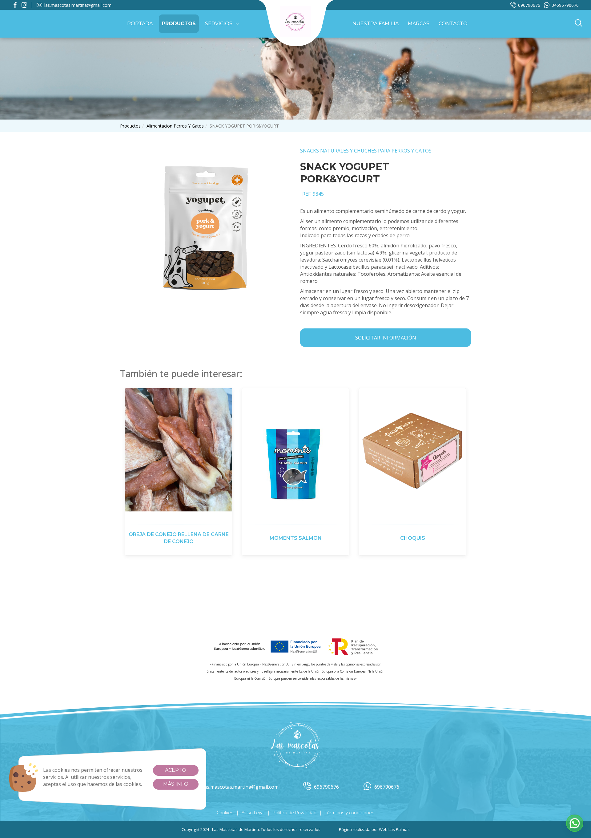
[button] (578, 23)
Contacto (453, 23)
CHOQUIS (412, 538)
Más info (175, 784)
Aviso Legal (253, 812)
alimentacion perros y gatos (175, 126)
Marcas (418, 23)
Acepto (175, 770)
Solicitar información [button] (385, 337)
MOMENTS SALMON (296, 538)
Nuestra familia (375, 23)
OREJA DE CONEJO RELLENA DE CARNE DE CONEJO (179, 537)
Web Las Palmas (394, 829)
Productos (179, 23)
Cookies (225, 812)
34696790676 (565, 5)
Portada (140, 23)
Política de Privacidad (294, 812)
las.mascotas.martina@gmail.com (77, 5)
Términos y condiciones (349, 812)
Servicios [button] (218, 23)
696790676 (529, 5)
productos (130, 126)
